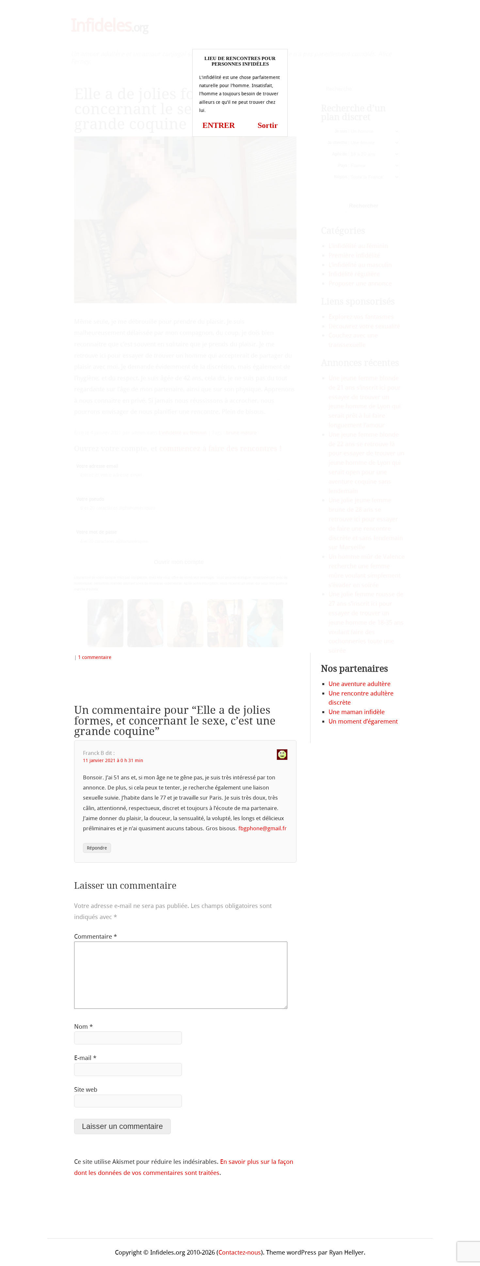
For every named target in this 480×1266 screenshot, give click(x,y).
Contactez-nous (239, 1252)
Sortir (268, 125)
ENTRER (218, 125)
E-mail (85, 1058)
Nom (83, 1026)
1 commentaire (94, 657)
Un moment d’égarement (363, 721)
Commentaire (95, 936)
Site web (85, 1089)
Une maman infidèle (356, 712)
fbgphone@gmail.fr (262, 828)
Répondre (97, 848)
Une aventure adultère (359, 684)
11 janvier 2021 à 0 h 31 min (113, 760)
